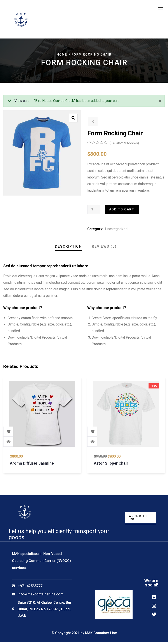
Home (62, 54)
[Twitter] (154, 614)
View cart (21, 101)
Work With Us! (138, 517)
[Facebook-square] (154, 597)
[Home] (24, 512)
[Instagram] (154, 606)
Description (68, 246)
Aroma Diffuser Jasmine (32, 463)
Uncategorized (116, 229)
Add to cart (121, 209)
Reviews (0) (104, 246)
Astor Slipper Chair (111, 463)
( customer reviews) (124, 143)
